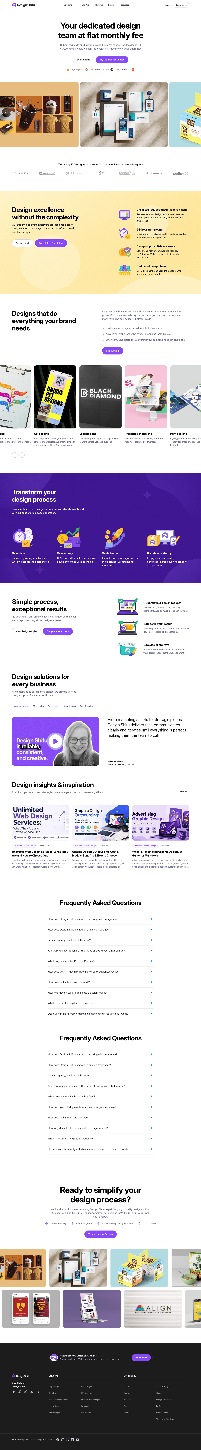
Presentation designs (90, 1399)
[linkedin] (72, 1439)
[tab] (21, 707)
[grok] (37, 1391)
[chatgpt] (19, 1391)
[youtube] (77, 1439)
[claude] (31, 1391)
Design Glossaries (164, 1399)
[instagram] (62, 1439)
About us (128, 1386)
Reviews (99, 5)
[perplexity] (25, 1391)
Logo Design (54, 1386)
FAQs (158, 1406)
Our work (128, 1393)
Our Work (86, 5)
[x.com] (67, 1439)
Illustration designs (57, 1406)
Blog (126, 1406)
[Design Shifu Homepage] (23, 5)
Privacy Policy (162, 1413)
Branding (52, 1393)
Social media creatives (59, 1399)
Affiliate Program (163, 1386)
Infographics (86, 1406)
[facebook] (57, 1439)
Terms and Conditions (165, 1419)
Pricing (111, 5)
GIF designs (86, 1393)
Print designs (54, 1413)
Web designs (86, 1386)
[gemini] (13, 1391)
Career (159, 1393)
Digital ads (86, 1413)
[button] (70, 5)
